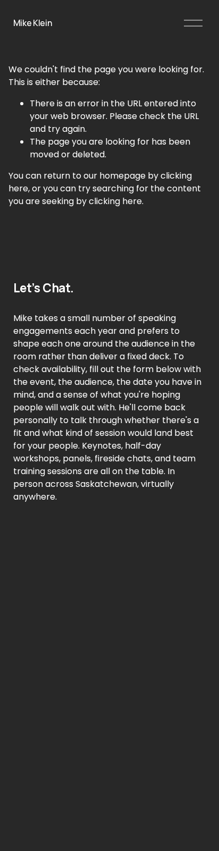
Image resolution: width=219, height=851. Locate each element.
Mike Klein (32, 23)
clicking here (115, 201)
